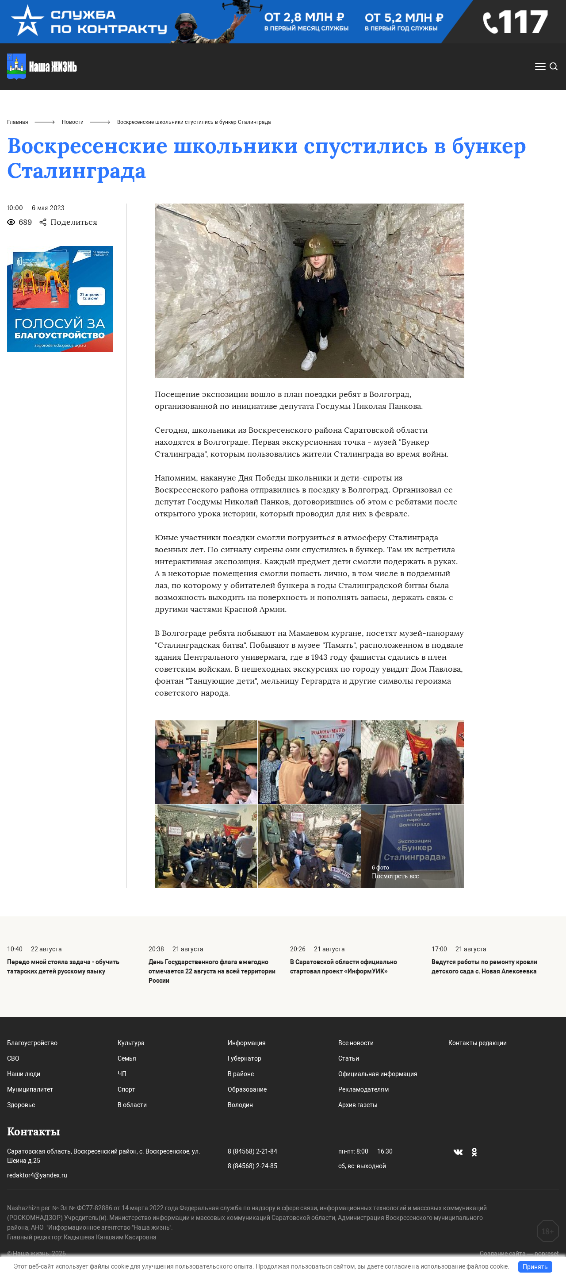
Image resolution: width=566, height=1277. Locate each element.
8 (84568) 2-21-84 (252, 1151)
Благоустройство (32, 1042)
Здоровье (21, 1104)
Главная (17, 122)
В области (132, 1104)
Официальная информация (377, 1073)
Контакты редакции (477, 1042)
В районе (241, 1073)
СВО (13, 1058)
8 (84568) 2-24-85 (252, 1165)
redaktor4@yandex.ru (37, 1175)
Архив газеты (358, 1104)
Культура (131, 1042)
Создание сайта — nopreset (519, 1253)
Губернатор (244, 1058)
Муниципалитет (30, 1089)
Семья (127, 1058)
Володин (240, 1104)
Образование (247, 1089)
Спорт (126, 1089)
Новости (73, 122)
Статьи (348, 1058)
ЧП (122, 1073)
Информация (247, 1042)
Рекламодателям (363, 1089)
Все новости (356, 1042)
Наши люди (23, 1073)
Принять (535, 1266)
